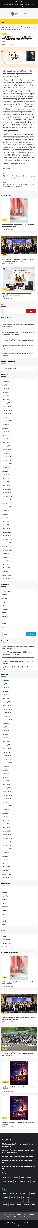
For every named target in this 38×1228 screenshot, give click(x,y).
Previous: (19, 176)
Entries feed (6, 939)
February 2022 (6, 571)
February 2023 (6, 532)
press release (26, 1197)
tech (10, 1201)
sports (5, 1201)
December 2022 (7, 539)
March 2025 (6, 442)
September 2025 (7, 421)
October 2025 (6, 417)
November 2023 (7, 500)
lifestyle (5, 1197)
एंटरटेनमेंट (11, 4)
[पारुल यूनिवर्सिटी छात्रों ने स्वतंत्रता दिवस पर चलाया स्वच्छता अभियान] (19, 1039)
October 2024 (6, 460)
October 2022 (6, 546)
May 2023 (5, 521)
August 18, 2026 (9, 298)
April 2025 (5, 439)
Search (3, 304)
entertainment (23, 1193)
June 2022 (5, 561)
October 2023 (6, 503)
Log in (4, 936)
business (8, 168)
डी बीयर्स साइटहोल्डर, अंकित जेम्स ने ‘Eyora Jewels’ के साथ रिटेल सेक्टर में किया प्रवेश (18, 325)
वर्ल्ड (19, 7)
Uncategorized (6, 591)
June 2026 (5, 388)
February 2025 (6, 446)
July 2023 (5, 514)
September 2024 (7, 464)
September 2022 (7, 550)
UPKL (26, 1201)
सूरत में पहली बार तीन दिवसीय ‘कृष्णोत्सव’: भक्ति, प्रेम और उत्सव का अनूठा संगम (17, 347)
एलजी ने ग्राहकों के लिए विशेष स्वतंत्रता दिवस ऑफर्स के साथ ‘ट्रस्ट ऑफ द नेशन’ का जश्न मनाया (17, 295)
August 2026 (6, 381)
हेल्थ (26, 7)
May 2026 (5, 392)
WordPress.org (7, 947)
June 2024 (5, 474)
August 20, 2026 (9, 1091)
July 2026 (5, 385)
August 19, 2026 (9, 1127)
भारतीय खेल (19, 1204)
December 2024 (7, 453)
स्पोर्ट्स (22, 7)
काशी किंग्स (12, 1204)
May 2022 (5, 564)
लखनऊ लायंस (26, 1204)
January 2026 (6, 406)
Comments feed (7, 943)
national (13, 1197)
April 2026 (5, 396)
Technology (18, 1201)
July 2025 (5, 428)
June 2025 (5, 431)
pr (19, 1197)
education (13, 1193)
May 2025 (5, 435)
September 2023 (7, 507)
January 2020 (6, 578)
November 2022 (7, 543)
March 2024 (6, 485)
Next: (18, 184)
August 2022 (6, 553)
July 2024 (5, 471)
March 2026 (6, 399)
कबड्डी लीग (5, 1204)
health (33, 1193)
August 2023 (6, 510)
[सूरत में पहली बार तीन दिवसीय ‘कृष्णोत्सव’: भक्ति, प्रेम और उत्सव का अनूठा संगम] (19, 1073)
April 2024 (5, 482)
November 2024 (7, 456)
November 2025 (7, 413)
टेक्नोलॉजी (17, 4)
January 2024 (6, 492)
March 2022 (6, 568)
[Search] (36, 21)
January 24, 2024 (10, 44)
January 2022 (6, 575)
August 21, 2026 (9, 229)
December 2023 (7, 496)
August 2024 (6, 467)
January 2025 (6, 449)
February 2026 (6, 403)
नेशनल (21, 4)
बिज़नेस (32, 4)
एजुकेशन (6, 4)
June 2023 (5, 517)
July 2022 (5, 557)
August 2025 (6, 424)
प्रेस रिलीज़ (27, 4)
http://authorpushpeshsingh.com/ (14, 164)
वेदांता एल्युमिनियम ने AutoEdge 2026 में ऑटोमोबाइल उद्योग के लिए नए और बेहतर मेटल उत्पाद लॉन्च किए (17, 260)
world (32, 1201)
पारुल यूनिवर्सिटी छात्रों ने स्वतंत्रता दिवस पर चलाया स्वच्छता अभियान (18, 340)
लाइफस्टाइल (14, 7)
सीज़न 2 (33, 1204)
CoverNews (27, 1223)
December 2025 (7, 410)
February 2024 (6, 489)
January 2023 (6, 535)
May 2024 (5, 478)
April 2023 (5, 525)
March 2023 (6, 528)
